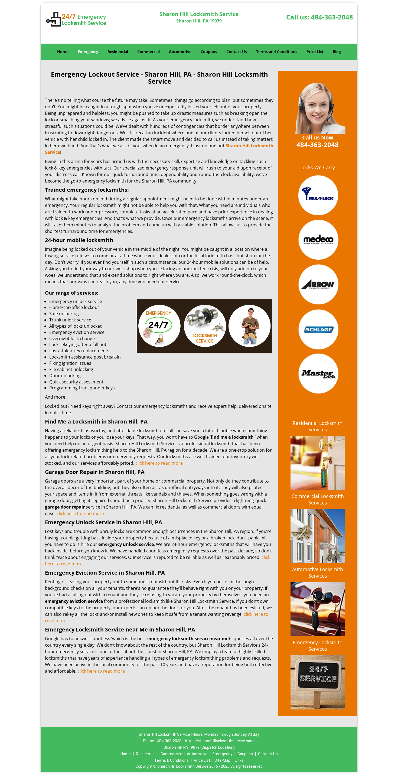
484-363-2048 (332, 16)
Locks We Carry (317, 167)
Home (62, 51)
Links (239, 760)
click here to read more (159, 463)
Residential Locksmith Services (317, 426)
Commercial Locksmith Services (318, 499)
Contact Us (236, 51)
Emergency (88, 51)
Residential (117, 51)
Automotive (180, 51)
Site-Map (222, 760)
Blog (337, 51)
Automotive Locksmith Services (317, 572)
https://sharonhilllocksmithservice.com (219, 741)
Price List (315, 51)
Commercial (148, 51)
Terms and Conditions (276, 51)
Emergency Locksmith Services (317, 645)
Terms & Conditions (171, 760)
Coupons (209, 51)
